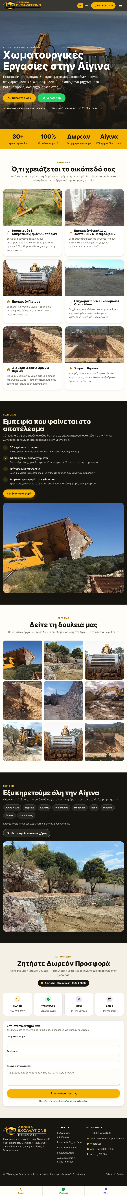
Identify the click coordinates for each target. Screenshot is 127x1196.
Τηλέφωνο (12, 1051)
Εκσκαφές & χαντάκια (69, 1142)
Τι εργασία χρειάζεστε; (19, 1066)
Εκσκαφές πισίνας (67, 1147)
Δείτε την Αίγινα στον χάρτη (29, 833)
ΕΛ (80, 5)
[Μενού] (120, 5)
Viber (79, 1008)
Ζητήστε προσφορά (19, 493)
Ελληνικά (110, 1174)
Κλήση (17, 1008)
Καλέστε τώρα (21, 97)
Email (109, 1008)
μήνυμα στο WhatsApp (76, 1101)
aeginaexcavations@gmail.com (107, 1138)
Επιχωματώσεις (65, 1152)
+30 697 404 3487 (100, 1133)
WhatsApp (54, 97)
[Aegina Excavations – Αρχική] (22, 5)
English (120, 1174)
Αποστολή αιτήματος (63, 1093)
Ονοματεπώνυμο (16, 1036)
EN (86, 5)
